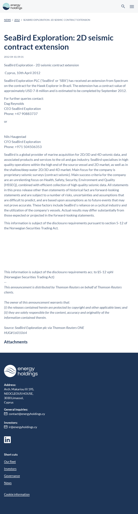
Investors (10, 468)
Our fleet (10, 461)
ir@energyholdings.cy (23, 427)
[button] (131, 6)
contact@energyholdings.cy (27, 414)
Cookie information (17, 494)
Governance (12, 476)
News (7, 19)
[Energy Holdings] (12, 6)
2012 (17, 19)
